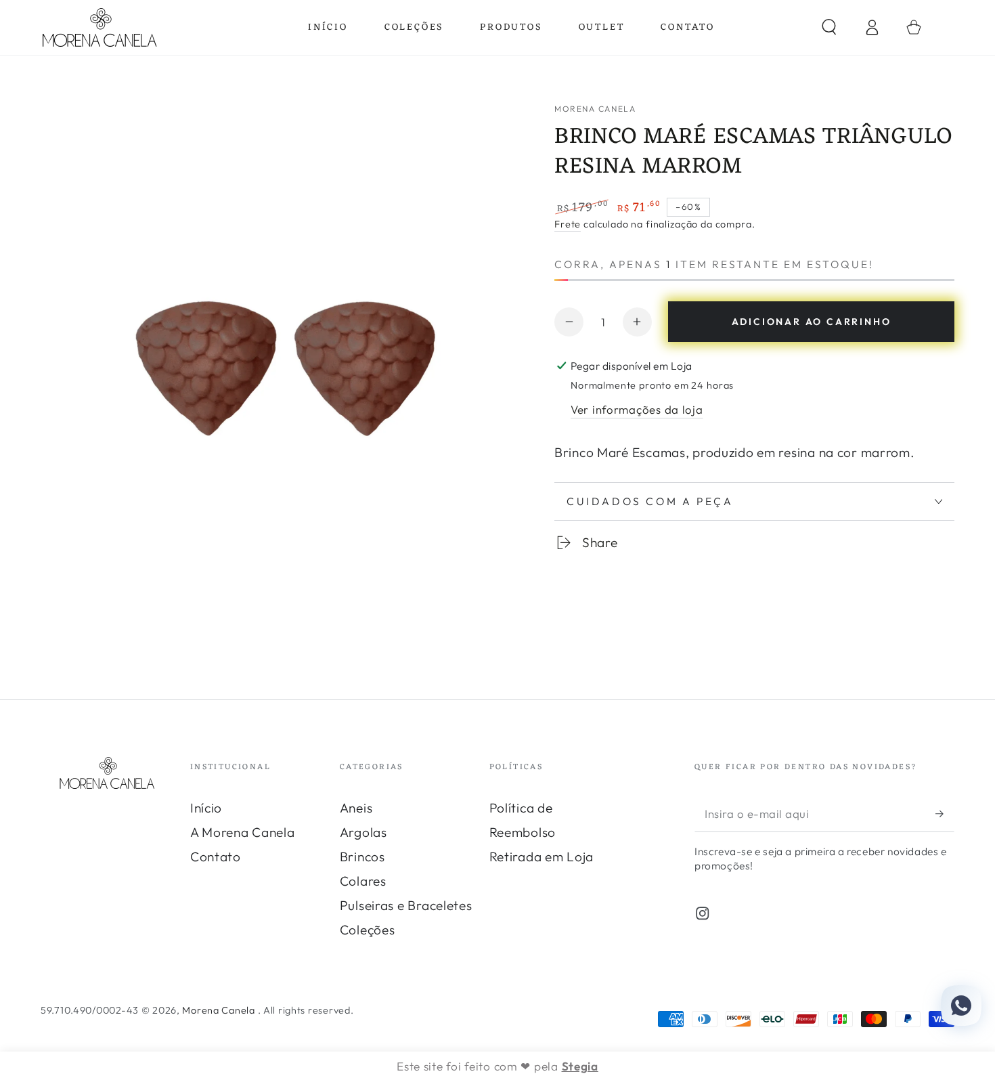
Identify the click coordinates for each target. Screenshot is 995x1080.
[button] (829, 27)
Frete (567, 224)
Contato (215, 856)
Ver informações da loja (637, 409)
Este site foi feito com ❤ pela (497, 1066)
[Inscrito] (944, 813)
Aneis (356, 808)
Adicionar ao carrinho (811, 322)
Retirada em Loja (541, 856)
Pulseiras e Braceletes (406, 905)
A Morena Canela (242, 832)
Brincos (362, 856)
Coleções (367, 930)
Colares (363, 881)
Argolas (363, 832)
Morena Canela (595, 109)
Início (206, 808)
